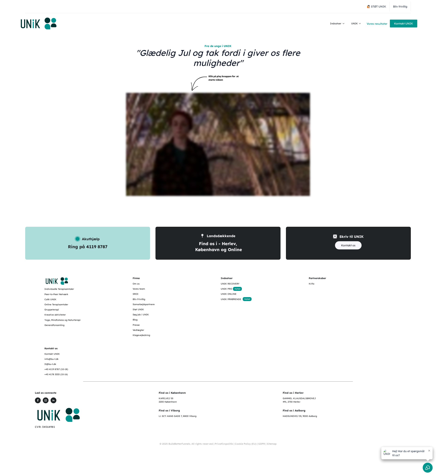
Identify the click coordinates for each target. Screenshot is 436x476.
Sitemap (272, 443)
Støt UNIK (138, 309)
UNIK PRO (226, 288)
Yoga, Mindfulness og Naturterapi (62, 320)
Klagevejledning (141, 335)
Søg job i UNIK (141, 314)
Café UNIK (50, 299)
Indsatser (335, 23)
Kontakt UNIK (52, 353)
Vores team (139, 288)
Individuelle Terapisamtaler (59, 289)
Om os (136, 283)
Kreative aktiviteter (55, 314)
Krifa (311, 283)
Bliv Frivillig (139, 299)
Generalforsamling (54, 325)
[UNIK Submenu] (361, 23)
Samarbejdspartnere (144, 304)
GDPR (261, 443)
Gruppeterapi (51, 309)
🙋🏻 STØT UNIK (376, 6)
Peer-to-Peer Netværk (56, 294)
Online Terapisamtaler (56, 304)
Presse (136, 325)
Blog (135, 319)
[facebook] (38, 400)
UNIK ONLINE (228, 294)
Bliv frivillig (400, 6)
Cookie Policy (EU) (245, 443)
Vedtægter (138, 330)
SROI (135, 294)
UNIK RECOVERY (230, 283)
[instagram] (46, 400)
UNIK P (225, 299)
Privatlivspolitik (224, 443)
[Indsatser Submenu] (344, 23)
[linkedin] (53, 400)
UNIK (354, 23)
